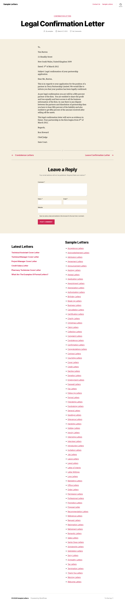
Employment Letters (76, 380)
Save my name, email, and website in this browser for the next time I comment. (62, 216)
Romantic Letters (75, 533)
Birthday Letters (74, 296)
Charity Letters (74, 318)
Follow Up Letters (75, 393)
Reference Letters (75, 516)
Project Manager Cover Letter (24, 261)
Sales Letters (73, 538)
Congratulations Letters (77, 349)
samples (50, 31)
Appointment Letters (76, 283)
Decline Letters (74, 371)
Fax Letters (72, 389)
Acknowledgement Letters (78, 253)
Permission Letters (75, 494)
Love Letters (73, 476)
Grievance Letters (75, 419)
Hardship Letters (74, 424)
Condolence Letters (76, 340)
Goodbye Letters (74, 415)
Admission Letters (75, 257)
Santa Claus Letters (76, 542)
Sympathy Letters (75, 560)
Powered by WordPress (39, 598)
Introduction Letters (76, 446)
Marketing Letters (75, 481)
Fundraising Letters (76, 406)
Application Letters (75, 279)
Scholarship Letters (76, 547)
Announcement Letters (77, 266)
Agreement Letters (75, 261)
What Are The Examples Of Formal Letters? (29, 274)
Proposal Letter (74, 507)
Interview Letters (74, 441)
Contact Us (96, 4)
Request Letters (74, 520)
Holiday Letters (74, 428)
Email (65, 199)
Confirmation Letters (62, 16)
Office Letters (73, 485)
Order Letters (73, 490)
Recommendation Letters (78, 511)
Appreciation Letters (76, 288)
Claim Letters (73, 327)
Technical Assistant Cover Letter (25, 253)
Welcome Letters (74, 582)
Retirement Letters (75, 529)
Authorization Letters (76, 292)
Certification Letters (76, 314)
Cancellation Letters (76, 310)
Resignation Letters (75, 525)
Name (40, 199)
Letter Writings (74, 472)
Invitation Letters (74, 450)
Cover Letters (73, 362)
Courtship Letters (75, 358)
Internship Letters (75, 437)
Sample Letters (10, 4)
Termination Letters (76, 568)
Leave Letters (73, 459)
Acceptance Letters (76, 248)
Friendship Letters (75, 402)
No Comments (76, 31)
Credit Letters (73, 367)
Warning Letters (74, 577)
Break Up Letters (75, 301)
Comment (41, 182)
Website (40, 207)
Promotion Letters (75, 503)
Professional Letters (76, 498)
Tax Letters (72, 564)
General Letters (74, 411)
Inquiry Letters (74, 433)
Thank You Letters (75, 573)
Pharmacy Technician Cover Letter (26, 270)
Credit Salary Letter (19, 266)
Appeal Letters (74, 275)
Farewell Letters (74, 384)
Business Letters (74, 305)
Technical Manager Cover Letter (25, 257)
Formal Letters (73, 397)
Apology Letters (74, 270)
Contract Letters (74, 354)
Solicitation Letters (75, 551)
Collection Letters (75, 332)
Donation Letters (74, 375)
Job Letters (72, 454)
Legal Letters (73, 463)
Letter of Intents (74, 468)
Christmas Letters (75, 323)
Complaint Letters (75, 336)
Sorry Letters (73, 555)
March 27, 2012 (63, 31)
